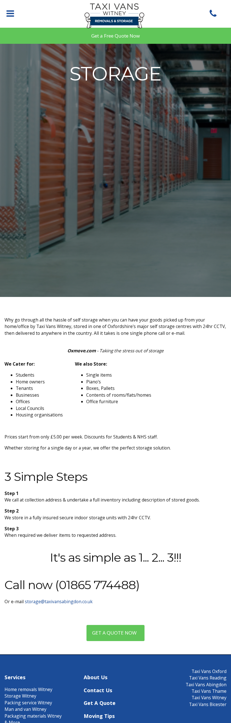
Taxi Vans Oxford (209, 671)
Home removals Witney (28, 689)
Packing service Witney (28, 703)
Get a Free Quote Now (115, 35)
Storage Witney (20, 696)
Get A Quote (99, 702)
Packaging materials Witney (33, 716)
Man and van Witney (25, 709)
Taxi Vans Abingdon (206, 684)
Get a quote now (115, 632)
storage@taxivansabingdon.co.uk (59, 601)
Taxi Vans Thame (209, 691)
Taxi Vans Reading (207, 678)
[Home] (115, 24)
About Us (95, 677)
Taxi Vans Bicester (207, 704)
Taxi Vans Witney (209, 697)
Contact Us (98, 690)
